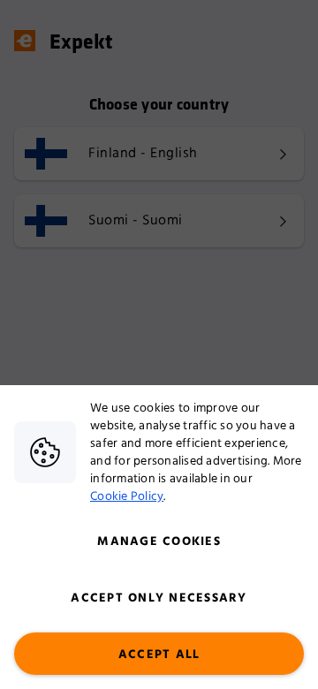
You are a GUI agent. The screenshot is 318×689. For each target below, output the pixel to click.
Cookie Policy (126, 496)
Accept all (159, 654)
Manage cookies (159, 541)
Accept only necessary (158, 598)
